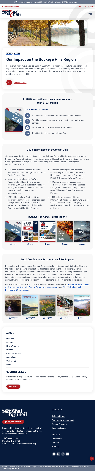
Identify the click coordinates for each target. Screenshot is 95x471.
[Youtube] (67, 454)
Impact (9, 350)
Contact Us (11, 361)
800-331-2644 (8, 443)
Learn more (72, 2)
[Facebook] (58, 454)
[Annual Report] (9, 82)
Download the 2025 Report (36, 109)
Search (90, 7)
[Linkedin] (54, 454)
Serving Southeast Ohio (10, 7)
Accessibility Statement (10, 469)
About (17, 53)
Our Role (10, 339)
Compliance (11, 357)
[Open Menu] (90, 13)
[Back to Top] (92, 459)
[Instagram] (63, 454)
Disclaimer (60, 467)
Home (9, 53)
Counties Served (13, 353)
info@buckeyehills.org (26, 443)
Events (79, 7)
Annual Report (20, 82)
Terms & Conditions (72, 467)
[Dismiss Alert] (79, 2)
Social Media (84, 467)
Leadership (11, 342)
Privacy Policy (50, 467)
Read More (13, 387)
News (84, 7)
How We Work (12, 346)
